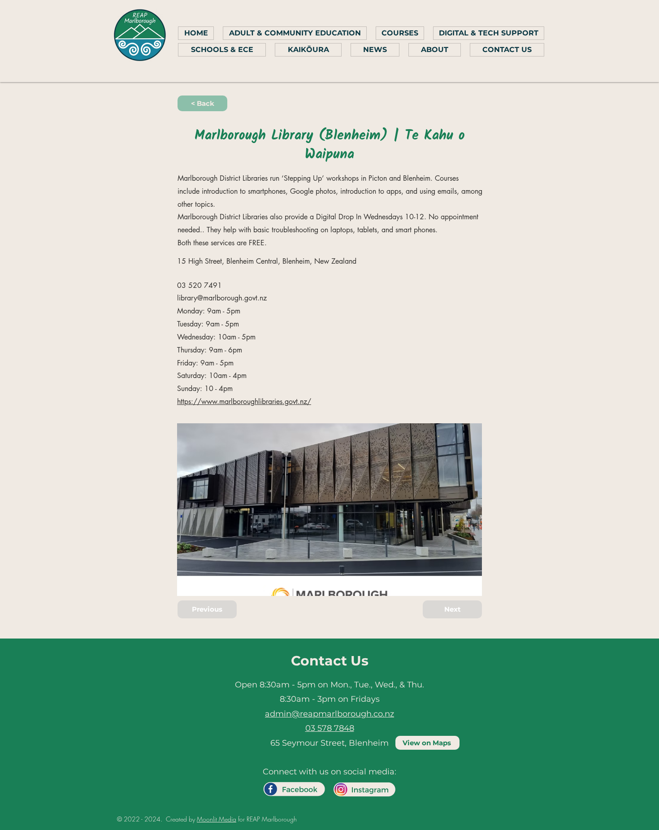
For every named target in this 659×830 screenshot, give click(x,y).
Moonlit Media (216, 819)
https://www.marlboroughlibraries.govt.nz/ (244, 401)
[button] (202, 103)
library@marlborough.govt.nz (222, 298)
